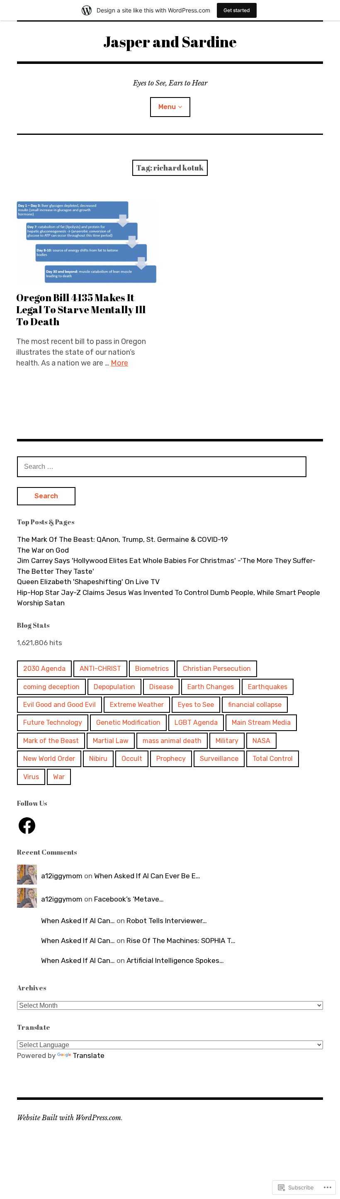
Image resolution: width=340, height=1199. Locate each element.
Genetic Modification (128, 722)
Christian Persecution (217, 669)
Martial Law (111, 741)
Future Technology (52, 722)
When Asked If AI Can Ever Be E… (147, 876)
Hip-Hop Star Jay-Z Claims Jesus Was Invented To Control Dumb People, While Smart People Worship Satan (168, 597)
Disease (161, 687)
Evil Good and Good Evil (59, 705)
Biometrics (152, 669)
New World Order (49, 759)
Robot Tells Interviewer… (166, 920)
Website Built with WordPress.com (69, 1118)
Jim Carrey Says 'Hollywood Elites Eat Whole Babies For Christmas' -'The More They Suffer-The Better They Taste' (166, 565)
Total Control (273, 759)
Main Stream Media (261, 722)
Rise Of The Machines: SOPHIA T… (181, 940)
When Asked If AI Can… (78, 920)
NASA (261, 741)
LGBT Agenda (196, 722)
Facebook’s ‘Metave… (129, 899)
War (59, 777)
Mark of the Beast (51, 741)
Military (227, 741)
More (119, 363)
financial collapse (255, 705)
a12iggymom (62, 876)
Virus (31, 777)
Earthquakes (267, 687)
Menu (167, 107)
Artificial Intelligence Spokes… (175, 960)
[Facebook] (27, 826)
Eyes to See (196, 705)
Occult (131, 759)
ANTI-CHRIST (100, 669)
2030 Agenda (44, 669)
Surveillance (219, 759)
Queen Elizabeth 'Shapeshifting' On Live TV (88, 582)
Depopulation (114, 687)
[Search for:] (161, 466)
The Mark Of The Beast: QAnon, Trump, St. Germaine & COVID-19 (122, 539)
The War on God (43, 550)
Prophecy (171, 759)
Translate (88, 1055)
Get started (236, 10)
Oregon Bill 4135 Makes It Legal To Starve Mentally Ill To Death (81, 309)
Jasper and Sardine (170, 41)
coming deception (51, 687)
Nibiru (98, 759)
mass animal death (172, 741)
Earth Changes (210, 687)
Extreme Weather (137, 705)
